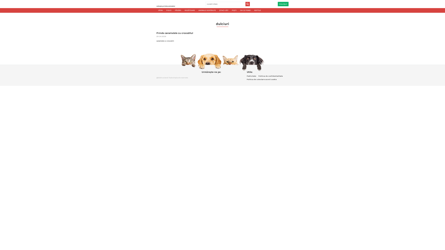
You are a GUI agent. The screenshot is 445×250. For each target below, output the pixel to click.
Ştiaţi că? (223, 10)
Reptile (257, 10)
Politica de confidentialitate (271, 76)
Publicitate (251, 76)
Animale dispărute (207, 10)
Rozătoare (190, 10)
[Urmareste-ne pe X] (207, 77)
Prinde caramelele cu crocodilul (174, 33)
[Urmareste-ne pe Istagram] (211, 77)
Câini (160, 10)
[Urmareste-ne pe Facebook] (203, 77)
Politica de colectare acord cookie (262, 79)
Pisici (169, 10)
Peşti (234, 10)
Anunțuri (283, 4)
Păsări (178, 10)
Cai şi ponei (245, 10)
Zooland (165, 6)
